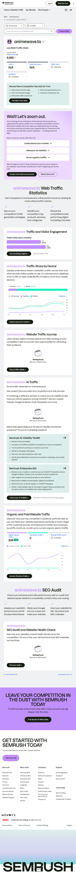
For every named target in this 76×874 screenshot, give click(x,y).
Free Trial (5, 785)
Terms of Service (24, 825)
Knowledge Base (61, 772)
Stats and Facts (7, 794)
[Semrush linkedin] (2, 815)
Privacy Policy (7, 825)
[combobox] (27, 31)
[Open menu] (73, 3)
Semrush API (60, 779)
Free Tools (23, 797)
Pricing (4, 782)
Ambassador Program (63, 799)
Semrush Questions (45, 776)
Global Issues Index (44, 791)
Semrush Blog (61, 793)
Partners (41, 785)
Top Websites (24, 794)
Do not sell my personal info (43, 795)
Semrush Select (43, 788)
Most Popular (43, 10)
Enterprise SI (24, 782)
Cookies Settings (42, 825)
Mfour (22, 788)
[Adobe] (5, 820)
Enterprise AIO (25, 779)
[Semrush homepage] (7, 3)
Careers (41, 782)
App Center (24, 791)
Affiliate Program (8, 797)
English (69, 825)
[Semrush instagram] (5, 815)
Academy (59, 776)
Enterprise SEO (25, 776)
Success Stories (8, 791)
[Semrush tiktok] (7, 815)
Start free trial (10, 758)
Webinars (59, 796)
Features (5, 776)
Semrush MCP (25, 772)
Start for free (63, 3)
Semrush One (7, 772)
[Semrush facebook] (12, 815)
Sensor (22, 800)
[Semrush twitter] (14, 815)
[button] (66, 10)
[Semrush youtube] (10, 815)
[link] (13, 10)
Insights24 (23, 785)
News (40, 779)
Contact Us (42, 799)
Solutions (5, 779)
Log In (50, 3)
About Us (41, 772)
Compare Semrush (9, 788)
